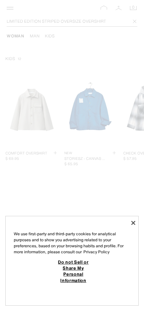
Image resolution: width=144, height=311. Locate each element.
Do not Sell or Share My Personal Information (73, 271)
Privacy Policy (96, 252)
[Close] (133, 223)
